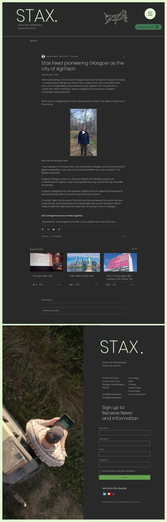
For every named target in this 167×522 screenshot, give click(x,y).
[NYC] (83, 262)
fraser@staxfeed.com (112, 397)
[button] (150, 13)
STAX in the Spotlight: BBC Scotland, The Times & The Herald (119, 277)
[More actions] (124, 56)
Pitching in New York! (43, 275)
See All (134, 249)
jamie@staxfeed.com (111, 394)
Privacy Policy (134, 391)
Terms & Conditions (137, 394)
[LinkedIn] (104, 493)
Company (103, 460)
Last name (104, 439)
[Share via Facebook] (42, 229)
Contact (132, 384)
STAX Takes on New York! (81, 275)
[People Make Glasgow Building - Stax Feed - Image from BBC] (120, 262)
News (130, 381)
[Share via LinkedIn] (54, 229)
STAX (35, 15)
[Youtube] (109, 493)
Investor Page (134, 387)
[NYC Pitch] (46, 262)
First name (104, 428)
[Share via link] (59, 229)
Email (101, 449)
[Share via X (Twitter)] (48, 229)
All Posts (33, 41)
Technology (133, 378)
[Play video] (83, 132)
